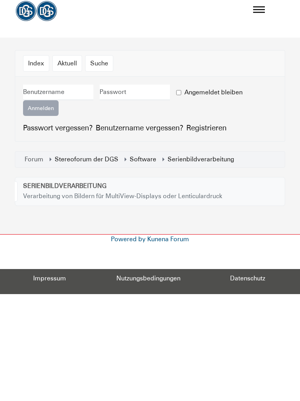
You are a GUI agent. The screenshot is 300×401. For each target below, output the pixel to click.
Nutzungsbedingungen (148, 278)
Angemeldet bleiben (213, 92)
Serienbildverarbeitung (65, 186)
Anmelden (41, 108)
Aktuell (67, 63)
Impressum (49, 278)
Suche (99, 63)
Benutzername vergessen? (139, 127)
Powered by (128, 239)
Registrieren (206, 127)
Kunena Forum (168, 239)
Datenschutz (247, 278)
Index (36, 63)
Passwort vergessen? (58, 127)
